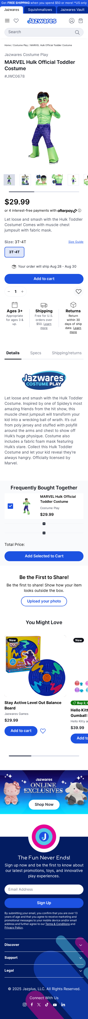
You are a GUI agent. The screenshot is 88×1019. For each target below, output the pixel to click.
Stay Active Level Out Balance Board (33, 705)
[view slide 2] (41, 179)
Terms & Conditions (57, 924)
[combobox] (44, 32)
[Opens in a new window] (24, 1004)
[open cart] (78, 20)
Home (8, 45)
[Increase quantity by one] (22, 291)
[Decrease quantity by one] (9, 291)
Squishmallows (40, 10)
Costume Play (20, 45)
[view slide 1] (25, 179)
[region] (44, 183)
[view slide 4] (73, 179)
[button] (44, 506)
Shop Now (44, 805)
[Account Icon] (69, 20)
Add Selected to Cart (44, 556)
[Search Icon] (77, 32)
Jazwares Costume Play (26, 55)
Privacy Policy (14, 927)
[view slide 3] (57, 179)
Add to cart (44, 279)
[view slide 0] (9, 179)
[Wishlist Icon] (16, 21)
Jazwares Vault (72, 10)
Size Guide (75, 242)
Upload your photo (44, 601)
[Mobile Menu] (7, 20)
